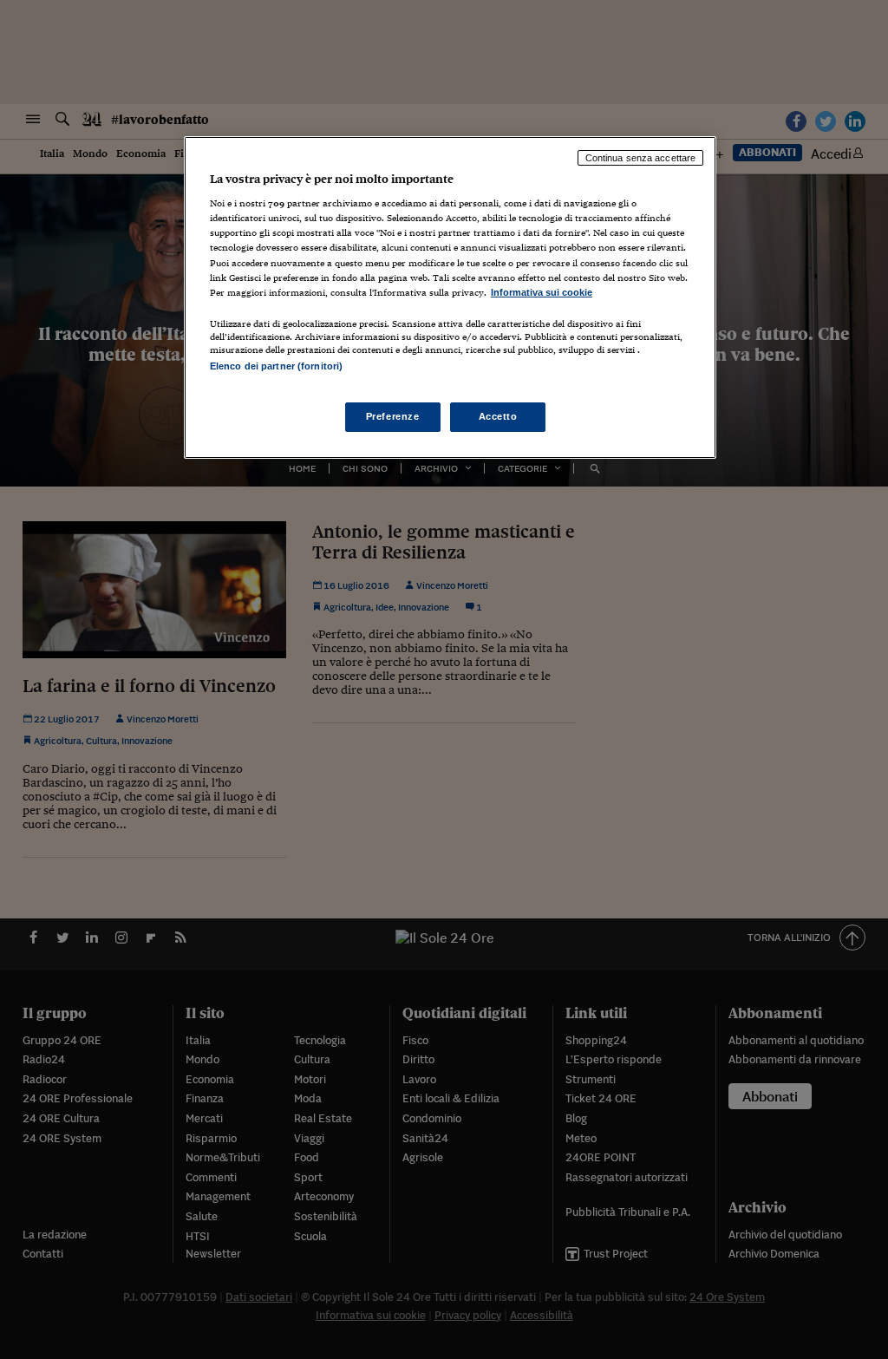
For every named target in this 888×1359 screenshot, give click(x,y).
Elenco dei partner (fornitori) (276, 366)
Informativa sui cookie (541, 292)
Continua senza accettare (640, 158)
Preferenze (393, 416)
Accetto (498, 416)
